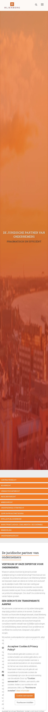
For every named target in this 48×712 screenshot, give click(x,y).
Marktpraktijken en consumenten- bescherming (22, 525)
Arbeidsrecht (7, 502)
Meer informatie (22, 691)
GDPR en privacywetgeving (12, 513)
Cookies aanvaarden (24, 696)
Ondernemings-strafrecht (12, 508)
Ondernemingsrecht (10, 536)
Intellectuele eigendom (11, 519)
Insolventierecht (8, 497)
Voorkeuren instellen (25, 702)
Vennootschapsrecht (10, 491)
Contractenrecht (8, 480)
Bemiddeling (6, 530)
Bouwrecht (6, 485)
